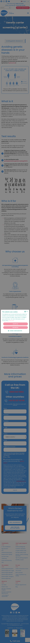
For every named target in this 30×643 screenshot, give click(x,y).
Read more (11, 320)
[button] (15, 331)
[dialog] (15, 321)
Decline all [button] (15, 327)
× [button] (26, 311)
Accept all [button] (15, 324)
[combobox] (25, 311)
